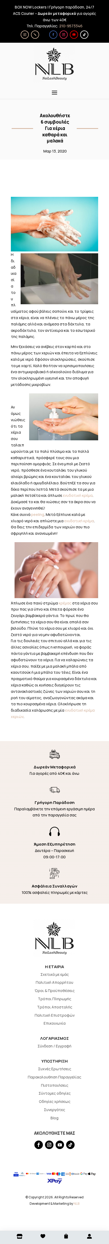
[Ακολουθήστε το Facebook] (53, 35)
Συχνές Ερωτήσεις (54, 1068)
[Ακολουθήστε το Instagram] (64, 35)
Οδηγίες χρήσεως (54, 1101)
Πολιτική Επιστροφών (55, 1015)
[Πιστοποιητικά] (25, 35)
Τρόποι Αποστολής (54, 1007)
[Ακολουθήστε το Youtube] (74, 35)
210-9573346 (71, 25)
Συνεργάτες (54, 1109)
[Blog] (35, 35)
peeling (37, 514)
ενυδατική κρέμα (78, 495)
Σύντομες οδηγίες (55, 1093)
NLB (76, 1203)
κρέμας (65, 603)
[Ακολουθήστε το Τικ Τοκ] (84, 35)
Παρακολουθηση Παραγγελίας (54, 1077)
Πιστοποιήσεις (54, 1085)
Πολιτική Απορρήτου (54, 982)
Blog (54, 1117)
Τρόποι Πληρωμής (54, 998)
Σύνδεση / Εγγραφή (54, 1046)
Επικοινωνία (55, 1023)
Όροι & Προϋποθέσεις (55, 990)
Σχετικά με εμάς (54, 974)
